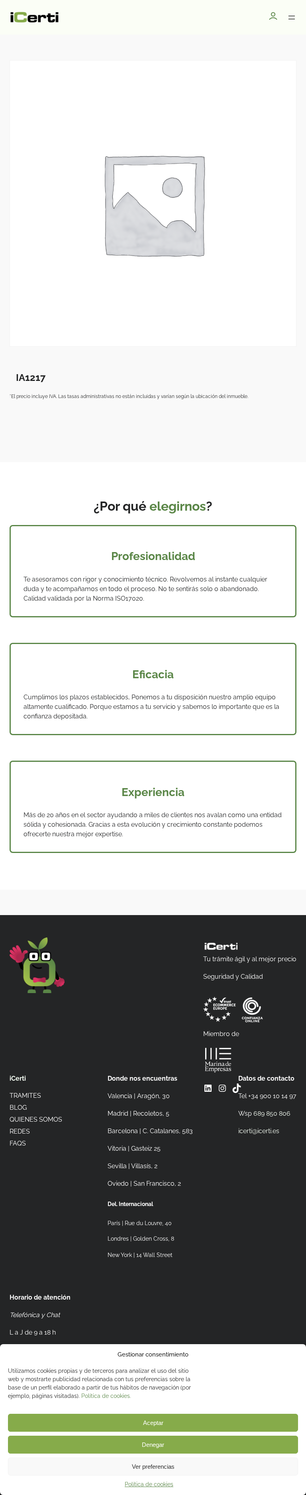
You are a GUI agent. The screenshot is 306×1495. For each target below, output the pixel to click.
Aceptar (153, 1422)
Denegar (153, 1444)
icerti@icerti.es (258, 1131)
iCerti (18, 1078)
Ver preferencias (153, 1466)
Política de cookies (149, 1484)
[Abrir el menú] (291, 17)
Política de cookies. (106, 1396)
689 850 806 (271, 1113)
